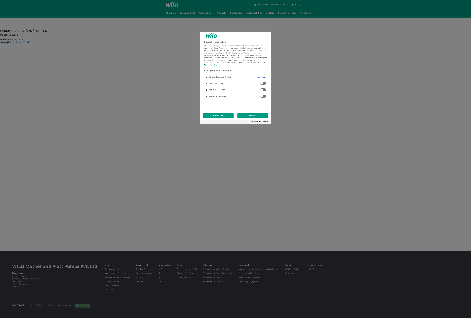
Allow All (252, 116)
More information (210, 65)
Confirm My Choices (218, 116)
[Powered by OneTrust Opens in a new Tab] (260, 122)
